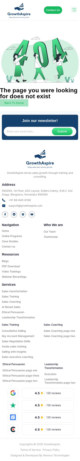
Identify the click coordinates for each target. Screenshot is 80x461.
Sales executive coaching (17, 356)
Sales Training (10, 296)
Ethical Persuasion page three (21, 375)
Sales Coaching (11, 301)
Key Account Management (18, 336)
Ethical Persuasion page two (20, 380)
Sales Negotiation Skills (16, 341)
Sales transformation (14, 291)
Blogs (5, 261)
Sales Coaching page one (59, 330)
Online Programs (12, 236)
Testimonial (50, 236)
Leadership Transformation (18, 317)
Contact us (8, 246)
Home (5, 230)
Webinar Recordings (14, 276)
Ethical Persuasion (13, 312)
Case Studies (10, 241)
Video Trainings (11, 271)
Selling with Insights (14, 351)
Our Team (50, 231)
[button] (74, 10)
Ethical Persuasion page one (20, 370)
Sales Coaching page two (59, 336)
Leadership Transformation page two (59, 381)
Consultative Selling (14, 330)
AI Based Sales (11, 306)
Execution (50, 374)
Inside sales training (14, 346)
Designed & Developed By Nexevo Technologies (40, 455)
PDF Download (11, 266)
